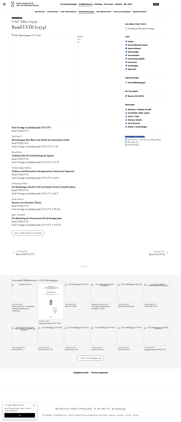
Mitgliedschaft (81, 372)
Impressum (112, 415)
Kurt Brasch (134, 123)
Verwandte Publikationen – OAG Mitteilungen (35, 280)
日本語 (156, 4)
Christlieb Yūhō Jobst (138, 113)
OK (19, 415)
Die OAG (128, 4)
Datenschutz (120, 415)
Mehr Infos (13, 411)
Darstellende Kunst (138, 45)
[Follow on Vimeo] (167, 4)
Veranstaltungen (68, 4)
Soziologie (133, 66)
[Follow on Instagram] (163, 4)
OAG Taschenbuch (68, 12)
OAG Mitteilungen (86, 12)
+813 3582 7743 (132, 142)
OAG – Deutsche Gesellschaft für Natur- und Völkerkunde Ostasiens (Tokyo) (25, 4)
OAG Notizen (52, 12)
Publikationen (86, 4)
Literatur (132, 62)
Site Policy (129, 415)
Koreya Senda (135, 120)
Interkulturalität (136, 59)
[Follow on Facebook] (172, 4)
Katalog (98, 4)
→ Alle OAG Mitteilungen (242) (90, 358)
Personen (108, 4)
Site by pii (136, 415)
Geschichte (133, 55)
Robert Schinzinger (137, 127)
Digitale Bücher (140, 12)
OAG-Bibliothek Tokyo (135, 24)
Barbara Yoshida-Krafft (139, 109)
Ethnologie (133, 52)
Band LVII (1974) (136, 96)
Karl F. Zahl (133, 116)
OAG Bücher (39, 12)
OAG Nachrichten (103, 12)
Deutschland (134, 48)
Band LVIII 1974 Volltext (31, 233)
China (130, 41)
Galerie (118, 4)
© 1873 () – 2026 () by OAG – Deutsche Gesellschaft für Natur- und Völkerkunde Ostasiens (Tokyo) (74, 415)
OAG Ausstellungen (122, 12)
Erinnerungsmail (99, 372)
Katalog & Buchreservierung (141, 28)
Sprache (132, 69)
